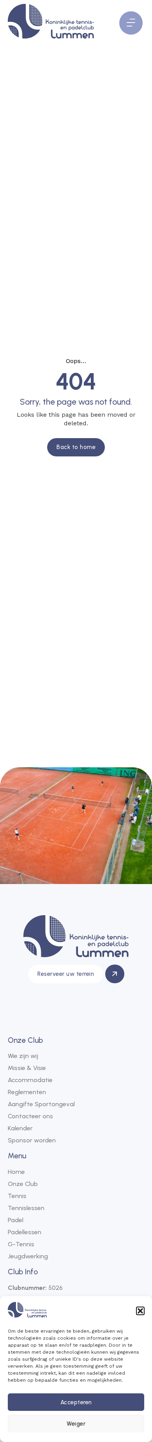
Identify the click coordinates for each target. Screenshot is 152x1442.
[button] (140, 1311)
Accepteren (76, 1402)
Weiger (76, 1423)
